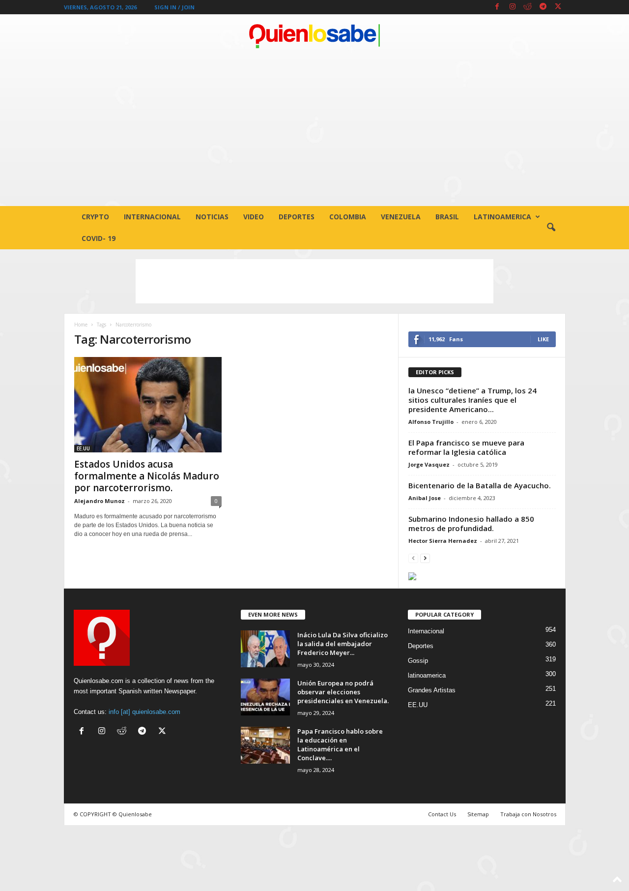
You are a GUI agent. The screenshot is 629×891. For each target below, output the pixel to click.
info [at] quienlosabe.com (144, 711)
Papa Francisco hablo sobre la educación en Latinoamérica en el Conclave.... (340, 744)
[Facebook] (497, 7)
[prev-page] (413, 558)
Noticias (212, 216)
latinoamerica (502, 216)
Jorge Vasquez (429, 464)
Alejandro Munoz (99, 501)
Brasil (447, 216)
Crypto (95, 216)
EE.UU (83, 448)
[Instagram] (512, 7)
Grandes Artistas (432, 690)
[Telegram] (543, 7)
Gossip (418, 660)
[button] (551, 227)
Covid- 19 (98, 238)
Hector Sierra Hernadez (442, 540)
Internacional (152, 216)
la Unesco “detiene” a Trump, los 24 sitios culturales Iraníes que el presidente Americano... (472, 400)
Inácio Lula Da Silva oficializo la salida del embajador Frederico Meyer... (342, 643)
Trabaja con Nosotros (528, 814)
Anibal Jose (424, 498)
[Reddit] (528, 7)
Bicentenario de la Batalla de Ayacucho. (479, 485)
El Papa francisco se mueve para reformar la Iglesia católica (466, 447)
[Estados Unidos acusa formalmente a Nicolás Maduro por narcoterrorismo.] (148, 404)
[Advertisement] (314, 132)
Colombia (347, 216)
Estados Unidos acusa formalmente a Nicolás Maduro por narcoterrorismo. (146, 476)
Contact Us (442, 814)
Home (80, 324)
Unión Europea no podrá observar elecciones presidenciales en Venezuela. (343, 692)
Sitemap (478, 814)
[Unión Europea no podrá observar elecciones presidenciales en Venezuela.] (265, 697)
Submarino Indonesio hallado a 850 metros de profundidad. (471, 523)
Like (543, 339)
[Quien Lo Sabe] (314, 36)
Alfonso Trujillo (431, 421)
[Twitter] (558, 7)
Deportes (296, 216)
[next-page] (425, 558)
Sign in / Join (174, 7)
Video (253, 216)
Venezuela (401, 216)
